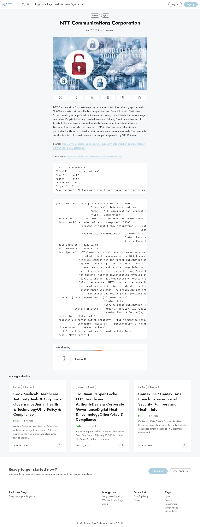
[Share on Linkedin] (92, 97)
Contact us (180, 471)
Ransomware (171, 504)
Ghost (112, 523)
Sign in (175, 4)
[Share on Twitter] (60, 97)
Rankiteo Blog (90, 523)
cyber (105, 15)
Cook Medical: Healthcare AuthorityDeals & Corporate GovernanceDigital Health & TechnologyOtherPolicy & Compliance (37, 404)
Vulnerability (171, 511)
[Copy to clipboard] (123, 97)
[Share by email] (108, 97)
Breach (95, 15)
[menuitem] (43, 4)
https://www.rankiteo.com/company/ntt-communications (94, 156)
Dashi (120, 523)
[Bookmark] (139, 97)
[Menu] (28, 4)
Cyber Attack (171, 507)
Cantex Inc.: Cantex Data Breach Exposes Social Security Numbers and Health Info (160, 401)
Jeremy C (80, 359)
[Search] (23, 4)
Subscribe (158, 471)
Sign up (190, 4)
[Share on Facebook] (76, 97)
